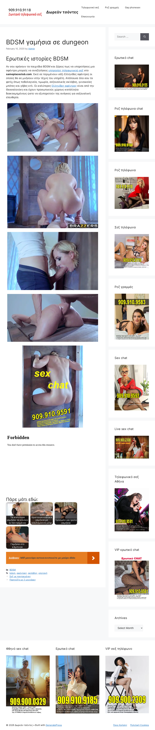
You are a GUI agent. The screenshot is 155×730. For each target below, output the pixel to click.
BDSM (13, 569)
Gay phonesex (132, 7)
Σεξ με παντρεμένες (20, 576)
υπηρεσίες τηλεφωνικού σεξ (65, 70)
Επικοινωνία (88, 16)
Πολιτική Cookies (139, 725)
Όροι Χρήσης (120, 725)
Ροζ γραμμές (112, 7)
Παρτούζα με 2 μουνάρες (23, 579)
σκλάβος (32, 573)
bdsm (12, 573)
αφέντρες (22, 573)
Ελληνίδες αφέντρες (64, 85)
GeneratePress (54, 725)
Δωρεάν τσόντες (62, 12)
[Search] (144, 36)
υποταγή (42, 573)
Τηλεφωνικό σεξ (90, 7)
